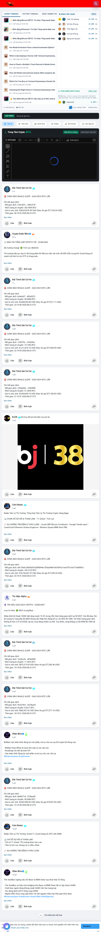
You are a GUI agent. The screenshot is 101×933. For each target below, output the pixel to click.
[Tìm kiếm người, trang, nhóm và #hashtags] (96, 4)
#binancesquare (11, 756)
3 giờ (14, 375)
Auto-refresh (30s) (79, 107)
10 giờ (14, 829)
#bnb (38, 896)
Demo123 (70, 102)
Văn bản (24, 124)
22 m (14, 237)
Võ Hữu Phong (72, 24)
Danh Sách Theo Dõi (88, 132)
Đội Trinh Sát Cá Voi (22, 188)
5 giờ (14, 646)
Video (56, 124)
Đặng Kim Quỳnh (73, 39)
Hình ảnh (41, 124)
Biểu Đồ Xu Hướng (70, 132)
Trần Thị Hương (73, 19)
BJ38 (14, 417)
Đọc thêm (8, 217)
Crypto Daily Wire (20, 234)
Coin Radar (17, 505)
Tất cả (9, 124)
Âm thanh (71, 124)
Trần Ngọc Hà (72, 29)
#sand (33, 896)
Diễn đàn (21, 107)
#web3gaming (47, 896)
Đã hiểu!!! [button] (87, 926)
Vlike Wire (17, 734)
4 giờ (14, 508)
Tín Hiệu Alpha (19, 596)
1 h (13, 283)
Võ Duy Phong (72, 34)
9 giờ (14, 737)
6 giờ (14, 691)
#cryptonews (24, 756)
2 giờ (14, 329)
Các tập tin (89, 124)
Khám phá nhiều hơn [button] (20, 928)
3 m (13, 191)
